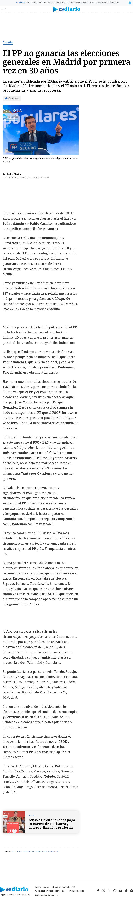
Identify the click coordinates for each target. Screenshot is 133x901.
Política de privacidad (56, 891)
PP (33, 851)
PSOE (19, 851)
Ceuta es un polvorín (79, 3)
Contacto (66, 887)
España (8, 42)
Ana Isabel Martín (12, 174)
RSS (73, 887)
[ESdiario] (66, 9)
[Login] (130, 3)
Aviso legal (40, 891)
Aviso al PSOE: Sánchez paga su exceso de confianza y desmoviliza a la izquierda (52, 824)
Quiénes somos (42, 887)
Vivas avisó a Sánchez (58, 3)
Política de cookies (75, 891)
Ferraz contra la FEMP (36, 3)
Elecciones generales (47, 851)
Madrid (26, 851)
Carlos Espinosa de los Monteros (104, 3)
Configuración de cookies (46, 895)
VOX (14, 851)
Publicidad (55, 887)
